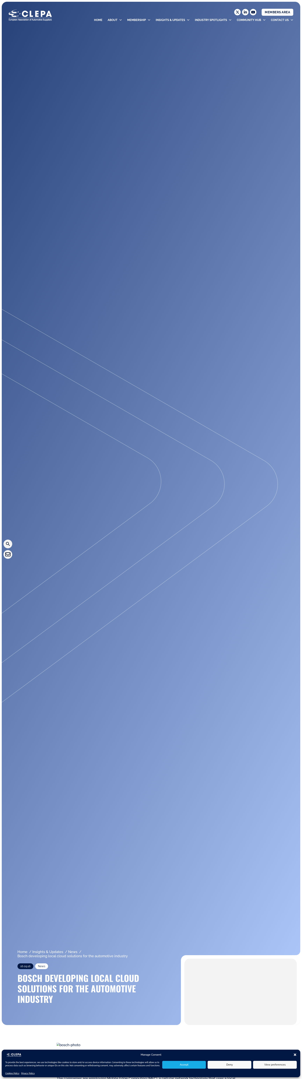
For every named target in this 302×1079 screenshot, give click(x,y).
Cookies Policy (12, 1073)
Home (98, 20)
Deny (229, 1064)
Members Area (277, 12)
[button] (295, 1054)
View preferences (275, 1064)
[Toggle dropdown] (120, 20)
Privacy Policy (28, 1073)
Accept (184, 1064)
